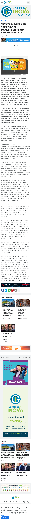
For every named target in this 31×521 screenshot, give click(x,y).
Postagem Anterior (7, 357)
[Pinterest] (12, 290)
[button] (2, 2)
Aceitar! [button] (5, 517)
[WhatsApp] (9, 290)
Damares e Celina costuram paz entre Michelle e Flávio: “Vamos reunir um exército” (8, 336)
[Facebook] (2, 290)
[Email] (15, 290)
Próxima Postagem (24, 357)
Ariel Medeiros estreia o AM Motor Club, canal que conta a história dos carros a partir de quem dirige (8, 313)
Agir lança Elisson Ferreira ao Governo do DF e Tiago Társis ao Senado (22, 475)
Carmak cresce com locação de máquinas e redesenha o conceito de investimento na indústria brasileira (23, 314)
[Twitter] (6, 290)
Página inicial (4, 21)
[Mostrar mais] (18, 290)
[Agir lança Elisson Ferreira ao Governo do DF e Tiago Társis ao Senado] (23, 467)
